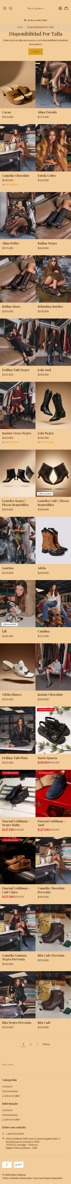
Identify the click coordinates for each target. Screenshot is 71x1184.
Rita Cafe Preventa (51, 955)
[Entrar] (60, 8)
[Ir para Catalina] (53, 603)
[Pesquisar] (11, 8)
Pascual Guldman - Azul (51, 823)
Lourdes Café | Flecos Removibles (53, 503)
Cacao (6, 112)
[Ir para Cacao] (18, 84)
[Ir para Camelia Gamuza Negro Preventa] (18, 927)
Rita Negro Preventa (16, 1022)
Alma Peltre (10, 243)
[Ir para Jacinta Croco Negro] (18, 405)
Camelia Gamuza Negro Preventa (14, 957)
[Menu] (5, 8)
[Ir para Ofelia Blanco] (18, 667)
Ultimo (46, 1044)
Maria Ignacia (47, 758)
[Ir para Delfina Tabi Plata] (18, 730)
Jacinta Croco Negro (16, 433)
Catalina (44, 631)
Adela (42, 568)
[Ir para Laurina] (18, 540)
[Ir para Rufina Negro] (53, 215)
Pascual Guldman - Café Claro (16, 890)
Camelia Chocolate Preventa (51, 890)
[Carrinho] (66, 8)
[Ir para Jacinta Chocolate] (53, 667)
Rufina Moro (11, 306)
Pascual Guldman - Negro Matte (16, 823)
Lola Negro (46, 433)
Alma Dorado (47, 112)
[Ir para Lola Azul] (53, 342)
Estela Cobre (47, 175)
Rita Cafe (44, 1022)
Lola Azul (44, 370)
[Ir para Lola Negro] (53, 405)
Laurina (8, 568)
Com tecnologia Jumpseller (47, 1178)
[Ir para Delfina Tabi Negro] (18, 342)
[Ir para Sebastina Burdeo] (53, 279)
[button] (35, 51)
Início (20, 27)
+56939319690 (15, 1133)
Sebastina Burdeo (50, 306)
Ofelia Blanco (11, 694)
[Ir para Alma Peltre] (18, 215)
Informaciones (10, 1091)
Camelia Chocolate (15, 175)
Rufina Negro (47, 243)
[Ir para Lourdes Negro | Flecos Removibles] (18, 473)
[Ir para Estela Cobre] (53, 147)
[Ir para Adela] (53, 540)
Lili (4, 631)
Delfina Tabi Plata (15, 758)
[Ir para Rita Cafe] (53, 994)
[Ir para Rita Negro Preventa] (18, 994)
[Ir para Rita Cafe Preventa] (53, 927)
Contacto (7, 1086)
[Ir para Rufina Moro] (18, 279)
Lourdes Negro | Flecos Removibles (15, 503)
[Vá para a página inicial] (35, 8)
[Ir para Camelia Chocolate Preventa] (53, 860)
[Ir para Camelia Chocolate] (18, 147)
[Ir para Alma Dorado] (53, 84)
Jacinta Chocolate (50, 694)
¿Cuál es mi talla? (11, 1095)
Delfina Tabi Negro (15, 370)
